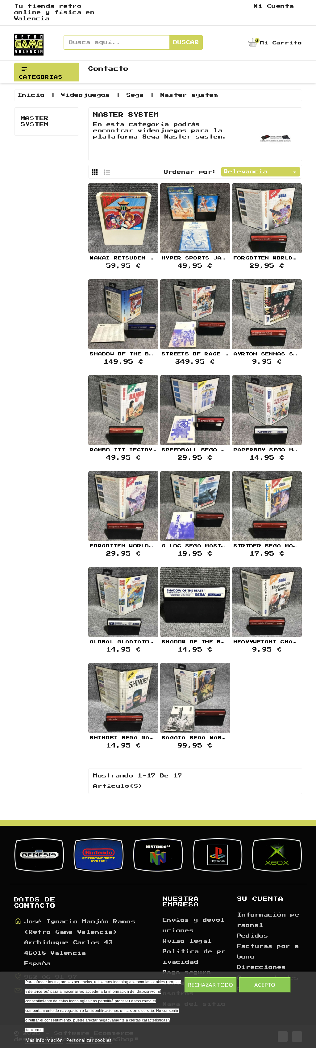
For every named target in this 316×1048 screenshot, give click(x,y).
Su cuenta (260, 899)
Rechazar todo (210, 984)
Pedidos (252, 936)
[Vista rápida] (123, 217)
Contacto (108, 68)
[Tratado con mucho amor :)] (138, 217)
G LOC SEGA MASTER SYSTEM (209, 546)
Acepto (264, 984)
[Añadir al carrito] (107, 217)
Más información (44, 1040)
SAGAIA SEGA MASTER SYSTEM (211, 738)
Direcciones (261, 967)
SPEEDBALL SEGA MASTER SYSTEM (217, 450)
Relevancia (261, 172)
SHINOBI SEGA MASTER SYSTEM (141, 738)
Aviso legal (187, 941)
